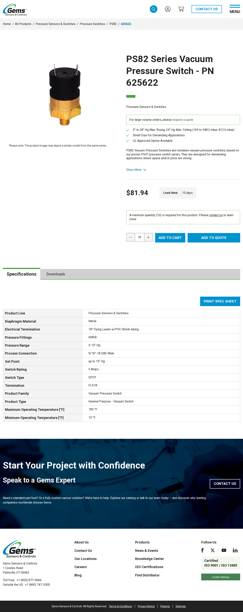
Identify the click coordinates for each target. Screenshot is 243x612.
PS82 (113, 24)
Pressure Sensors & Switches (56, 24)
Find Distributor (147, 575)
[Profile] (168, 9)
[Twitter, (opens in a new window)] (212, 550)
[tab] (21, 274)
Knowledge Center (149, 559)
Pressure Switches (92, 24)
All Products (23, 24)
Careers (80, 567)
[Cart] (181, 9)
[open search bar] (153, 9)
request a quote (182, 120)
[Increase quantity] (148, 237)
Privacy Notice (146, 606)
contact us (216, 215)
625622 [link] (126, 24)
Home (7, 24)
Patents (165, 606)
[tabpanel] (121, 359)
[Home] (19, 548)
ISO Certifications (149, 567)
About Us (81, 542)
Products (142, 542)
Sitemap (181, 606)
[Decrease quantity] (130, 237)
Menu (235, 11)
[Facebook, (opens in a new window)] (202, 550)
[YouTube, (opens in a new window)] (224, 550)
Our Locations (85, 559)
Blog (78, 575)
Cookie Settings (220, 577)
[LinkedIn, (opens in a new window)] (235, 550)
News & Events (146, 551)
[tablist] (121, 274)
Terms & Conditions (120, 606)
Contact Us (207, 9)
